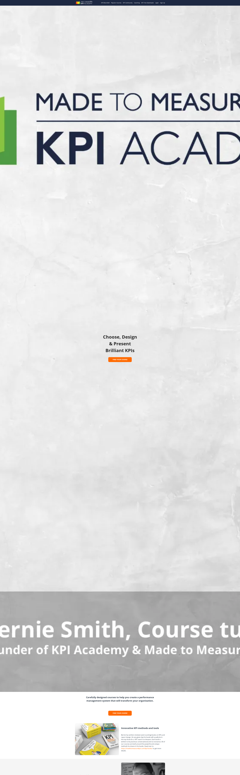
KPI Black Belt (105, 3)
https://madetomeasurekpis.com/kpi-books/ (136, 748)
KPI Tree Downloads (147, 3)
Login (157, 3)
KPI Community (127, 3)
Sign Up (162, 3)
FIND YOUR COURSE (120, 360)
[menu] (132, 3)
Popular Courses (116, 3)
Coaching (137, 3)
